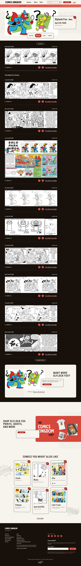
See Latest (41, 43)
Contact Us (18, 535)
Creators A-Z (7, 535)
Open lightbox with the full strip (31, 56)
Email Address (51, 546)
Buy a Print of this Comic (51, 67)
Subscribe (67, 2)
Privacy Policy (19, 537)
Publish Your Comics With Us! (22, 548)
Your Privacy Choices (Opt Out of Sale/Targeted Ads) (26, 545)
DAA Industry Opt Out (20, 538)
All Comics (7, 541)
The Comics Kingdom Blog (9, 537)
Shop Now (21, 432)
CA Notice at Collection (21, 540)
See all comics (40, 518)
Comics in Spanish (8, 538)
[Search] (59, 2)
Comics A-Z (7, 534)
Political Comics (8, 540)
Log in (74, 2)
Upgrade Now (47, 384)
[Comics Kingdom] (11, 528)
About (18, 534)
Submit (72, 548)
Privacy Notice (70, 553)
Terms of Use (19, 543)
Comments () (9, 67)
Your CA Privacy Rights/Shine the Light (23, 541)
